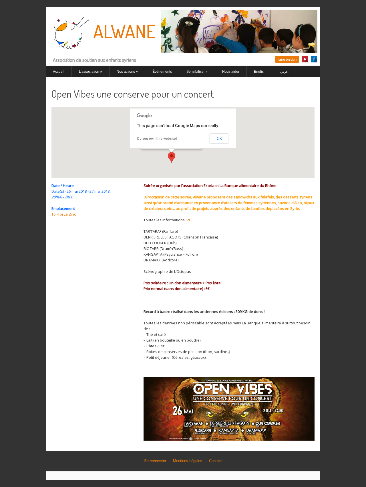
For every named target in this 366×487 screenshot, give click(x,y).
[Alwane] (183, 49)
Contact (215, 461)
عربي (284, 72)
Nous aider (230, 72)
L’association (90, 72)
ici (188, 219)
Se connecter (155, 461)
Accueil (58, 72)
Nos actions (127, 72)
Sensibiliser (197, 72)
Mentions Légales (187, 461)
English (260, 72)
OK (219, 138)
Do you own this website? (157, 139)
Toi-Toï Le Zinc (63, 214)
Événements (162, 72)
